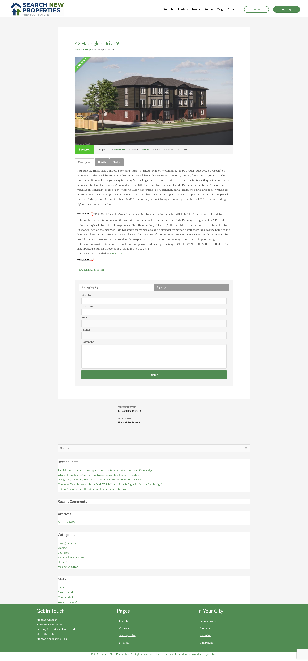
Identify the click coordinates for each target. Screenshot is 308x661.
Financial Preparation (71, 557)
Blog (220, 9)
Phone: (85, 329)
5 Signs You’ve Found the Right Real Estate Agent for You (92, 489)
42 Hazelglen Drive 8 (129, 420)
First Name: (88, 295)
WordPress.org (67, 601)
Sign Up (161, 287)
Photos (116, 162)
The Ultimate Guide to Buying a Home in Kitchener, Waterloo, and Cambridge (105, 470)
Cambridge (206, 642)
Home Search (66, 562)
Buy (194, 9)
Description (84, 162)
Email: (85, 317)
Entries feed (65, 592)
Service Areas (208, 621)
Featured (63, 552)
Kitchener (144, 149)
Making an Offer (68, 566)
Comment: (87, 341)
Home (78, 49)
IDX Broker (117, 253)
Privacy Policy (127, 635)
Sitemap (124, 642)
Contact (233, 9)
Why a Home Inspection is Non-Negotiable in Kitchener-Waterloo (98, 474)
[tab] (84, 162)
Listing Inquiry (90, 287)
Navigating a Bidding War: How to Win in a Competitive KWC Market (100, 479)
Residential (119, 149)
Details (102, 162)
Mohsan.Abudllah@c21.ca (52, 638)
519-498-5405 (45, 634)
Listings (87, 49)
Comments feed (67, 597)
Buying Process (67, 543)
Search (168, 9)
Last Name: (88, 306)
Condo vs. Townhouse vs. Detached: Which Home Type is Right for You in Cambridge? (110, 484)
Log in (61, 587)
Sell (207, 9)
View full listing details (91, 269)
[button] (187, 9)
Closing (62, 547)
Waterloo (205, 635)
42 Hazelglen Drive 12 (129, 409)
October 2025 (66, 522)
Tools (181, 9)
